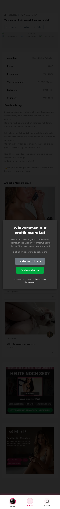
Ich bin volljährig (30, 270)
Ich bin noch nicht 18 (30, 261)
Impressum (19, 279)
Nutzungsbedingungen (36, 279)
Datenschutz (30, 282)
